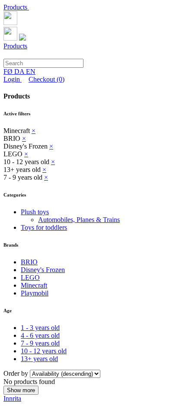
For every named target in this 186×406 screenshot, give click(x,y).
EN (30, 71)
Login (12, 79)
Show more (21, 390)
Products (16, 7)
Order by (16, 373)
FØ (8, 71)
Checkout (46, 79)
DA (20, 71)
